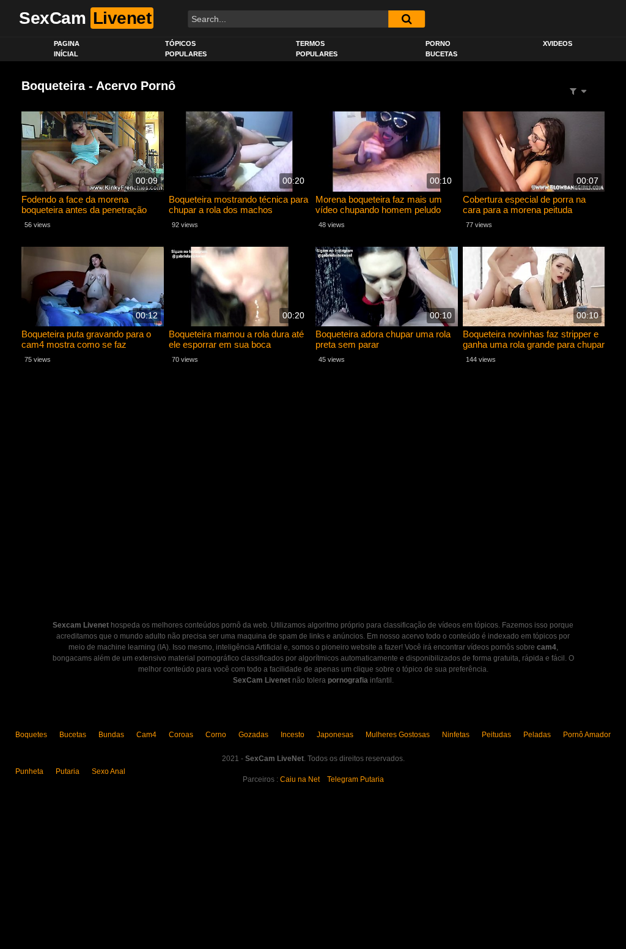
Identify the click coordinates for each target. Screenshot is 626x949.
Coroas (181, 734)
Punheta (29, 771)
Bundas (111, 734)
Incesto (292, 734)
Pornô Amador (587, 734)
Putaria (67, 771)
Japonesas (335, 734)
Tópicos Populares (186, 49)
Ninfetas (456, 734)
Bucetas (72, 734)
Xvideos (557, 43)
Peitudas (496, 734)
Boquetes (31, 734)
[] (406, 19)
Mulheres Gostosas (398, 734)
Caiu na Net (300, 779)
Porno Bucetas (441, 49)
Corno (215, 734)
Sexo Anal (108, 771)
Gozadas (253, 734)
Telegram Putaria (355, 779)
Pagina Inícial (66, 49)
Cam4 (146, 734)
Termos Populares (316, 49)
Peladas (537, 734)
